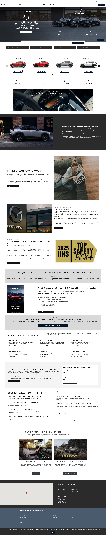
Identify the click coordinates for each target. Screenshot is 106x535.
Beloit (96, 218)
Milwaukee (65, 219)
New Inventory (23, 517)
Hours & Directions (74, 519)
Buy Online (94, 4)
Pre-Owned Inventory (24, 519)
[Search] (102, 1)
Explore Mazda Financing (13, 186)
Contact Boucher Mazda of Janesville (70, 383)
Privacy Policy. (97, 529)
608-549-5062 (65, 380)
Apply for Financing (57, 517)
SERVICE (39, 515)
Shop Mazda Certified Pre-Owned (46, 311)
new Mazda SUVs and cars (26, 404)
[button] (26, 493)
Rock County (60, 219)
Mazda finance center (64, 415)
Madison (55, 219)
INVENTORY (23, 515)
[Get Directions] (99, 1)
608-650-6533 (65, 373)
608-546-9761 (65, 377)
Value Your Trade (24, 186)
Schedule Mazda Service (14, 380)
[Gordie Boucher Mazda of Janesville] (44, 4)
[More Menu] (1, 4)
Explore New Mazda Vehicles (76, 356)
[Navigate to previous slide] (1, 21)
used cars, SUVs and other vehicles (77, 398)
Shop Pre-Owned (68, 228)
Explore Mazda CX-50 (44, 345)
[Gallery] (53, 21)
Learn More (35, 473)
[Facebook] (20, 527)
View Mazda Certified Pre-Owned (52, 325)
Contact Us (72, 517)
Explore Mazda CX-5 (13, 345)
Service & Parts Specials (42, 519)
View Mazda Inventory (70, 473)
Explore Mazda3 (43, 356)
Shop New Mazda (58, 228)
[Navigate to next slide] (105, 21)
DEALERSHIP (73, 515)
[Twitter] (22, 527)
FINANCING (56, 515)
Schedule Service (101, 4)
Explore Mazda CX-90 (75, 345)
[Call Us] (97, 1)
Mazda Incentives (57, 519)
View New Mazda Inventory (14, 262)
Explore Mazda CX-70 (13, 356)
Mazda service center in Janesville (65, 420)
